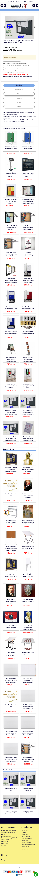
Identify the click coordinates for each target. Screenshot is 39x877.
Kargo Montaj (19, 89)
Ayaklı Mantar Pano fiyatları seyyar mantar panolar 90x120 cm (11, 548)
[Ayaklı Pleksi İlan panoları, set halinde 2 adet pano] (11, 375)
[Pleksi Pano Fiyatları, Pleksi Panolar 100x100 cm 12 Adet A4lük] (28, 164)
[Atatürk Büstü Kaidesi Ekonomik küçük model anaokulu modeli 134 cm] (28, 511)
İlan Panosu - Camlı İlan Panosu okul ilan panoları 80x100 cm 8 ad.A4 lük (11, 470)
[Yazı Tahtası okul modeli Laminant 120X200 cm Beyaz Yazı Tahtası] (11, 749)
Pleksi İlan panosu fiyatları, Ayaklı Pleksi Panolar (28, 385)
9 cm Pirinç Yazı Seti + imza (11, 705)
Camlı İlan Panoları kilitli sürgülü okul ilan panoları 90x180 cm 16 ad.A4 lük (11, 575)
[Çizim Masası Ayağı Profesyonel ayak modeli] (11, 511)
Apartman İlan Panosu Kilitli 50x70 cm (28, 147)
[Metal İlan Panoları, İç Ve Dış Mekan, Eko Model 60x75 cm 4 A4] (11, 428)
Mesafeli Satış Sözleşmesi (28, 844)
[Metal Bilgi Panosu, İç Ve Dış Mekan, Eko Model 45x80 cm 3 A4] (28, 401)
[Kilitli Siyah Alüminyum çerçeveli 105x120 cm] (11, 802)
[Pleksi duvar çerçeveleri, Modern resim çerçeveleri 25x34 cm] (28, 243)
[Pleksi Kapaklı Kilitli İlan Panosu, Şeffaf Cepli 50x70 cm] (11, 191)
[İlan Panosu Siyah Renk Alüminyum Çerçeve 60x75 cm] (11, 217)
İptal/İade (19, 85)
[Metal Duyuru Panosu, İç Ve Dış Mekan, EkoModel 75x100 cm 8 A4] (11, 401)
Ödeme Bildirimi (26, 836)
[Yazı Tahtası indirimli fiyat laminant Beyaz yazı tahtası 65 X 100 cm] (28, 696)
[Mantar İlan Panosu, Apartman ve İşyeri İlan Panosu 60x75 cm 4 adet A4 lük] (11, 243)
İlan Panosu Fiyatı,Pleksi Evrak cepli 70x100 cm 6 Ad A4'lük (28, 306)
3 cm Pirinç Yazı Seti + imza (11, 494)
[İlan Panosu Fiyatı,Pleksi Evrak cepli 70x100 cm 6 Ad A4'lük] (28, 296)
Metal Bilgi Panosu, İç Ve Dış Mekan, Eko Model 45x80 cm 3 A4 (28, 412)
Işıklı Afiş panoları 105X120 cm (28, 789)
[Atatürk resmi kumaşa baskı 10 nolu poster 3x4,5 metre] (28, 485)
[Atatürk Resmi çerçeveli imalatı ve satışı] (11, 590)
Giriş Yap (19, 1)
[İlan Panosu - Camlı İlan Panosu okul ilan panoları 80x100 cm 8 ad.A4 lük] (11, 459)
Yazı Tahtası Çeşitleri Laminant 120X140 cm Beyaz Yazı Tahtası (28, 733)
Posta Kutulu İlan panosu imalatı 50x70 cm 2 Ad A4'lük (28, 280)
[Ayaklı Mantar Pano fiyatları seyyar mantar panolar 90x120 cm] (11, 538)
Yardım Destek (25, 846)
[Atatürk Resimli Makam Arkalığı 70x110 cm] (11, 617)
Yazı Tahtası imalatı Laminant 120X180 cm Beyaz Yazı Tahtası (11, 680)
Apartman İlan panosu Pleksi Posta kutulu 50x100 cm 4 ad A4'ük (11, 306)
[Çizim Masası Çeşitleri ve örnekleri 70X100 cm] (28, 538)
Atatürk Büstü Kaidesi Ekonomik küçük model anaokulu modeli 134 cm (28, 523)
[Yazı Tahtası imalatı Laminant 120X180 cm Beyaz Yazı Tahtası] (11, 670)
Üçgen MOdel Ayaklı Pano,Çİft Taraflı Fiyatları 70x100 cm (11, 359)
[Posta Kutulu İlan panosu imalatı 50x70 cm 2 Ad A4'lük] (28, 270)
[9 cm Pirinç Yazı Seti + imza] (11, 696)
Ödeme (19, 94)
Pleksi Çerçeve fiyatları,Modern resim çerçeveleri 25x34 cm (11, 280)
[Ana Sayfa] (19, 5)
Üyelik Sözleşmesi (26, 842)
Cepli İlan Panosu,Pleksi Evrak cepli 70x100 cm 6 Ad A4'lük (11, 333)
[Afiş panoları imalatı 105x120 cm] (28, 802)
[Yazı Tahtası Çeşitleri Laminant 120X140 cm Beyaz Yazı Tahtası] (28, 722)
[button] (3, 27)
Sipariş (23, 848)
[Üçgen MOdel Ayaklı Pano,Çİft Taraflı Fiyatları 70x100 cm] (11, 349)
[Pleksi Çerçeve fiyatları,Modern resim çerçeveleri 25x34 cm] (11, 270)
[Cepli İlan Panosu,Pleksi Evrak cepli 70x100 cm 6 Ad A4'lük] (11, 322)
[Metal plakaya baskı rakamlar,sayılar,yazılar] (28, 322)
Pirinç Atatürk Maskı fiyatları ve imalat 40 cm (28, 600)
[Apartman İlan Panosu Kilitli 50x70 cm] (28, 138)
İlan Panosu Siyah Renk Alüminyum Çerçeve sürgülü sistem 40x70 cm (28, 202)
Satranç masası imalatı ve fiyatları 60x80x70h (28, 653)
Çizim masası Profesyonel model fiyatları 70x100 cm (11, 654)
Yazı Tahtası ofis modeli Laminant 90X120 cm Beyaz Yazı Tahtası (11, 733)
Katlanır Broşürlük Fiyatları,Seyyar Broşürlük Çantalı (28, 359)
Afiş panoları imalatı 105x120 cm (28, 812)
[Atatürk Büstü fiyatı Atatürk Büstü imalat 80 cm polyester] (28, 459)
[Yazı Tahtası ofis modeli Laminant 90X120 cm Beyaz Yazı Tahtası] (11, 722)
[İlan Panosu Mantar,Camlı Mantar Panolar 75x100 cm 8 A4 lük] (28, 217)
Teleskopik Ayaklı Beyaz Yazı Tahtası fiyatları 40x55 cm (28, 574)
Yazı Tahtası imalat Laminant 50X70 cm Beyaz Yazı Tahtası (28, 680)
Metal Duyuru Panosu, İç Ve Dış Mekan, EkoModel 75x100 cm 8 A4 (11, 413)
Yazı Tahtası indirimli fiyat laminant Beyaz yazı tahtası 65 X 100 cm (28, 707)
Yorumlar (19, 98)
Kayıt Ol (12, 1)
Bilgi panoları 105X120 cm (11, 789)
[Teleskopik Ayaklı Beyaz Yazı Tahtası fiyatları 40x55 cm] (28, 564)
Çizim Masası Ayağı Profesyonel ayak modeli (11, 522)
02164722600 (4, 843)
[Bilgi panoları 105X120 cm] (11, 779)
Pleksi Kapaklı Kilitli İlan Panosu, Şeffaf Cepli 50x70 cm (11, 201)
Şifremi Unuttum (29, 1)
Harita (4, 846)
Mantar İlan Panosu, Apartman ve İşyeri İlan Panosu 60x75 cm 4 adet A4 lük (11, 255)
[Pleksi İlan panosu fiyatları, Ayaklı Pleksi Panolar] (28, 375)
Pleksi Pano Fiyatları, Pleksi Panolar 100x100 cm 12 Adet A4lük (28, 175)
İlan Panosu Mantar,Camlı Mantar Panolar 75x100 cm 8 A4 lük (28, 228)
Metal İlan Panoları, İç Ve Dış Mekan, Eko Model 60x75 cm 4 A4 (11, 438)
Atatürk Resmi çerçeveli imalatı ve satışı (11, 601)
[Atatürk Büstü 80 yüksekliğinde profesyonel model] (28, 617)
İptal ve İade (25, 840)
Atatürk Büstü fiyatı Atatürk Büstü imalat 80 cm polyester (28, 469)
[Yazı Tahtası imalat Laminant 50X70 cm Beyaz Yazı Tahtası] (28, 670)
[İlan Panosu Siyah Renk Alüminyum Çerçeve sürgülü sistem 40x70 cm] (28, 191)
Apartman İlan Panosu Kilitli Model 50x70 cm (11, 147)
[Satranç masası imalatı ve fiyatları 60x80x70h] (28, 643)
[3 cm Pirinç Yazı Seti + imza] (11, 485)
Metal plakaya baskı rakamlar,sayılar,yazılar (28, 332)
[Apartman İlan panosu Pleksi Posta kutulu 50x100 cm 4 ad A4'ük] (11, 296)
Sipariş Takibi (25, 834)
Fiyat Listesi (25, 850)
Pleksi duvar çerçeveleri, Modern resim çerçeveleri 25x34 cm (28, 255)
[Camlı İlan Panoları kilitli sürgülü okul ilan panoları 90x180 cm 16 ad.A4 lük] (11, 564)
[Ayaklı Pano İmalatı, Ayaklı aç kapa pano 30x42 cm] (11, 164)
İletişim (19, 106)
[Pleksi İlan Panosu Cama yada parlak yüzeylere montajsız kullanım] (28, 428)
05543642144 (4, 841)
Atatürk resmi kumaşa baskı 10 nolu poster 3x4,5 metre (28, 495)
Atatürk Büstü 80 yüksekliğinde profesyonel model (28, 627)
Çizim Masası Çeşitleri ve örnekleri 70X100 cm (28, 547)
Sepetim (24, 832)
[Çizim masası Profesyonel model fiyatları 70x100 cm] (11, 643)
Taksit (19, 102)
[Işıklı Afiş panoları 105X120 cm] (28, 779)
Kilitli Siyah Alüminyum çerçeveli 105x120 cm (11, 812)
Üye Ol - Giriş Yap (26, 830)
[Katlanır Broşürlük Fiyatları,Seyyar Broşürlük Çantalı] (28, 349)
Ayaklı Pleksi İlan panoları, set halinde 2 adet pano (11, 385)
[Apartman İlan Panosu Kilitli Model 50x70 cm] (11, 138)
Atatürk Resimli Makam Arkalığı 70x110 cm (11, 626)
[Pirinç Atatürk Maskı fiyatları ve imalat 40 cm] (28, 590)
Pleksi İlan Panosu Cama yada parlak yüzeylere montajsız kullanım (28, 439)
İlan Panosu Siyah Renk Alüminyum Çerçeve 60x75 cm (11, 227)
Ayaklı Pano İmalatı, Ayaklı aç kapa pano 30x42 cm (11, 175)
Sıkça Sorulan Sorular (27, 838)
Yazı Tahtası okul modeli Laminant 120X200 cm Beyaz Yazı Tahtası (11, 759)
